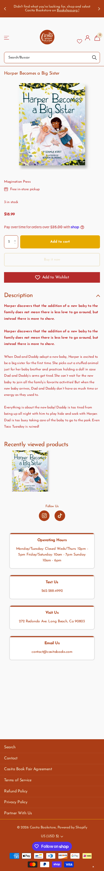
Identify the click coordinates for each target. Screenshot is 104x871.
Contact (11, 758)
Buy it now (52, 260)
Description (18, 296)
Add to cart (60, 242)
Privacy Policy (15, 802)
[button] (16, 237)
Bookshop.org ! (68, 10)
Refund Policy (16, 791)
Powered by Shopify (72, 827)
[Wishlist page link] (79, 37)
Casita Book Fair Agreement (28, 769)
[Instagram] (44, 515)
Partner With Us (18, 813)
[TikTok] (60, 515)
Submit (94, 57)
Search (9, 747)
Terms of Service (17, 780)
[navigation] (5, 8)
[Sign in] (87, 38)
